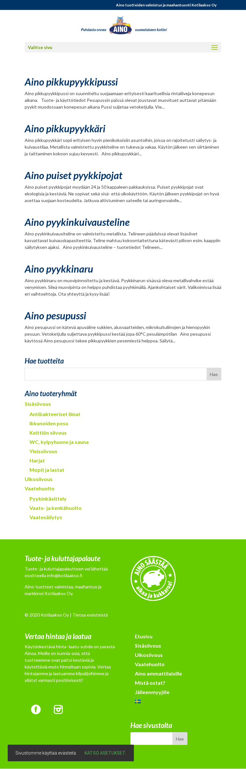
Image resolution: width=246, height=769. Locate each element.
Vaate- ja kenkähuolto (55, 508)
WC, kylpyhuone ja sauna (59, 442)
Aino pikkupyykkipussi (71, 82)
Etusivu (143, 636)
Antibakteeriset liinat (54, 414)
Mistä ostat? (150, 683)
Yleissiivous (43, 451)
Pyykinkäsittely (48, 498)
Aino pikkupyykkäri (65, 128)
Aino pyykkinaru (59, 269)
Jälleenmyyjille (152, 692)
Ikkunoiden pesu (48, 423)
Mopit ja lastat (46, 470)
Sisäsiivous (38, 404)
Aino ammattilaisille (158, 673)
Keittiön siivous (48, 432)
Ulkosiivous (39, 479)
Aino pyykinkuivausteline (77, 222)
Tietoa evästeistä (90, 615)
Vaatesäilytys (45, 517)
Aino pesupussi (55, 315)
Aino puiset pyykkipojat (73, 175)
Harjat (37, 460)
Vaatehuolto (39, 488)
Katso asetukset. (105, 753)
